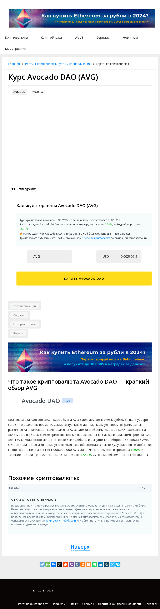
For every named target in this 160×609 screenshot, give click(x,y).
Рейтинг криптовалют (33, 604)
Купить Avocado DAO (84, 278)
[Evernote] (94, 564)
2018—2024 (43, 590)
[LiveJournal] (106, 564)
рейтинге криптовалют (96, 238)
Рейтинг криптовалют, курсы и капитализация (58, 64)
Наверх (80, 546)
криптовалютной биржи (61, 520)
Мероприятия (15, 48)
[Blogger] (88, 564)
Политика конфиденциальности (119, 604)
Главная (14, 64)
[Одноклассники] (82, 564)
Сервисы (103, 37)
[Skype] (117, 564)
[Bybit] (80, 357)
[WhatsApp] (47, 564)
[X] (59, 564)
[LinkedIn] (100, 564)
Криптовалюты (16, 37)
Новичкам (130, 37)
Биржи (74, 604)
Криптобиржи (51, 37)
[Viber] (71, 564)
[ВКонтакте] (53, 564)
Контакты (151, 604)
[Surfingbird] (112, 564)
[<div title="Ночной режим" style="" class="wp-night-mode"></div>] (34, 46)
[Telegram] (42, 564)
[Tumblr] (77, 564)
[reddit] (65, 564)
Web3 (79, 37)
